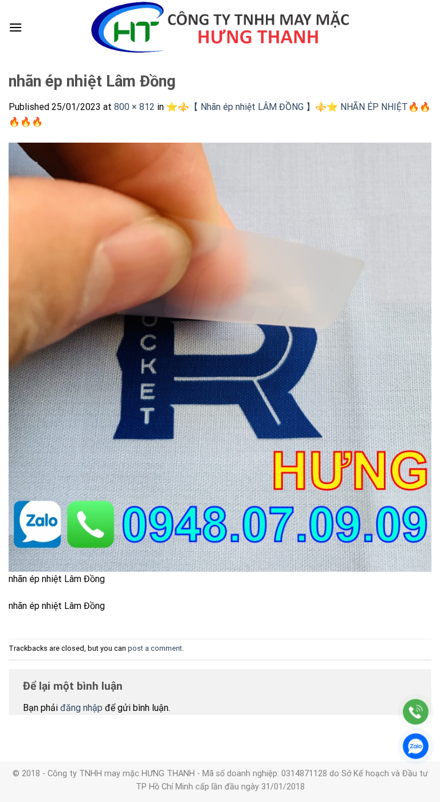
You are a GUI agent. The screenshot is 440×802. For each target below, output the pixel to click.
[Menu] (15, 27)
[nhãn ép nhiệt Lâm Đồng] (220, 356)
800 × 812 (134, 106)
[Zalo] (416, 746)
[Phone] (416, 712)
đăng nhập (81, 707)
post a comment (155, 648)
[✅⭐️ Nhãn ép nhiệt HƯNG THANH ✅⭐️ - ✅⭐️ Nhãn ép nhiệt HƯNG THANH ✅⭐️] (220, 27)
